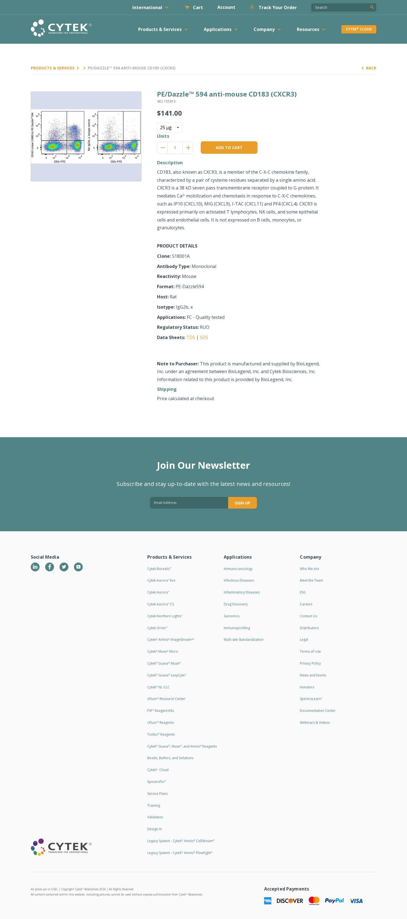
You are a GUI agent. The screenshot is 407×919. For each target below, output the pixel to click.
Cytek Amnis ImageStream (170, 639)
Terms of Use (310, 651)
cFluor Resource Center (166, 698)
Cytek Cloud (359, 29)
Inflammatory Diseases (242, 592)
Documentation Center (318, 710)
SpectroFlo (156, 781)
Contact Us (308, 616)
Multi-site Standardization (244, 639)
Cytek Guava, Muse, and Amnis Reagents (182, 746)
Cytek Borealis (159, 568)
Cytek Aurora (158, 592)
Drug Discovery (236, 604)
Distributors (309, 628)
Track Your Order (277, 7)
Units (163, 136)
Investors (307, 687)
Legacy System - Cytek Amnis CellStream (181, 841)
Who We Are (309, 568)
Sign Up (242, 503)
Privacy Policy (310, 663)
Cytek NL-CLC (158, 687)
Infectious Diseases (239, 580)
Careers (306, 604)
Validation (155, 817)
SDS (204, 337)
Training (153, 805)
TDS (190, 337)
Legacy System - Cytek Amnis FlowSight (179, 852)
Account (226, 7)
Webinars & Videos (315, 722)
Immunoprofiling (237, 628)
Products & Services (52, 68)
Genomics (231, 616)
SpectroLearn (311, 698)
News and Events (313, 675)
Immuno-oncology (238, 568)
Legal (304, 639)
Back (371, 68)
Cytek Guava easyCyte (166, 675)
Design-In (154, 829)
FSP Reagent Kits (160, 710)
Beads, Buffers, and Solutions (170, 758)
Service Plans (157, 793)
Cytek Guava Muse (164, 663)
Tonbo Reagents (161, 734)
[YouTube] (78, 567)
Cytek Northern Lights (164, 616)
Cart (197, 7)
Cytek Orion (157, 628)
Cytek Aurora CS (160, 604)
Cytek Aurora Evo (161, 580)
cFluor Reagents (160, 722)
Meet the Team (311, 580)
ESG (303, 592)
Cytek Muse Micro (162, 651)
